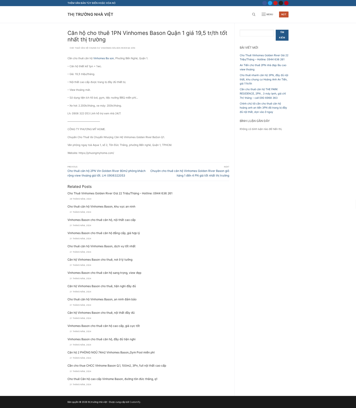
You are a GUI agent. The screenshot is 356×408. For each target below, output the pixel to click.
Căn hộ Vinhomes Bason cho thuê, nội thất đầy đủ (101, 312)
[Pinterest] (286, 3)
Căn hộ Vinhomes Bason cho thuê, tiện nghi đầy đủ (101, 286)
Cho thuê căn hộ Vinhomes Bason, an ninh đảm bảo (101, 299)
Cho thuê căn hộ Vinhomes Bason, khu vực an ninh (101, 206)
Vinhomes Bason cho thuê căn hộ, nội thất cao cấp (101, 220)
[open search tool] (254, 14)
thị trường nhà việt (90, 14)
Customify (135, 402)
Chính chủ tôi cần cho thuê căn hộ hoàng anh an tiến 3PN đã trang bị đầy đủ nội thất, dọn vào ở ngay (263, 107)
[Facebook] (264, 3)
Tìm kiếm (282, 35)
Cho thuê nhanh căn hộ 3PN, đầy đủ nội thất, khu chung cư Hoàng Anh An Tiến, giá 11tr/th (264, 79)
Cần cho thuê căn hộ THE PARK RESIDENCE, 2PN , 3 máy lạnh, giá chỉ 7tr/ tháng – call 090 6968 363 (263, 93)
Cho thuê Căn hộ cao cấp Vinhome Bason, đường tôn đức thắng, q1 (112, 379)
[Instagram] (281, 3)
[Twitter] (270, 3)
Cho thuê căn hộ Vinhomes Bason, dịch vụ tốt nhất (101, 246)
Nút (283, 14)
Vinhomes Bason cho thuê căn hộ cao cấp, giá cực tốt (103, 326)
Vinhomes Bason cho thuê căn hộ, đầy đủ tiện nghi (101, 339)
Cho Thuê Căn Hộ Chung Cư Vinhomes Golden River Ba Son (102, 48)
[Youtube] (275, 3)
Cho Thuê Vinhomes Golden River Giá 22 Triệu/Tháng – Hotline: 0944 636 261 (119, 193)
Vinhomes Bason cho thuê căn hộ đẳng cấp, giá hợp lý (103, 233)
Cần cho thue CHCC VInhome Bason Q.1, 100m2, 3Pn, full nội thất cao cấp (116, 365)
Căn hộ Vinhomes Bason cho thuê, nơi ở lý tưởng (99, 259)
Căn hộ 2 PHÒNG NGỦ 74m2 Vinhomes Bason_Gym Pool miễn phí (111, 352)
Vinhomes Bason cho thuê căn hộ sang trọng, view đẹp (104, 273)
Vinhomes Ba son (103, 58)
